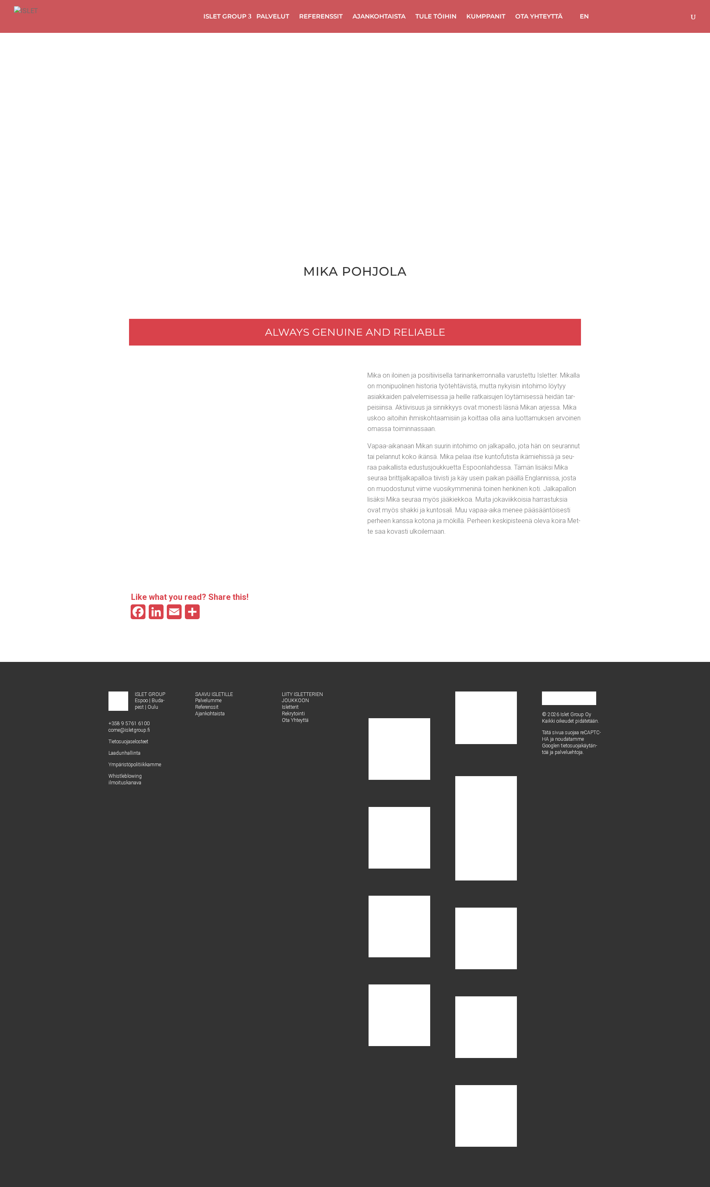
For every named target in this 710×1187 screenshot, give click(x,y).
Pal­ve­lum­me (208, 700)
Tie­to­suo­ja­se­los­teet (128, 741)
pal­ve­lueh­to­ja (569, 752)
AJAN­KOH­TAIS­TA (379, 16)
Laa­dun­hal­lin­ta (124, 753)
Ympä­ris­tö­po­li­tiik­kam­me (134, 765)
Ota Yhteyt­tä (295, 720)
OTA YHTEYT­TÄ (538, 16)
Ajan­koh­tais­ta (210, 714)
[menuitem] (580, 16)
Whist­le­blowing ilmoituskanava (125, 779)
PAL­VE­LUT (272, 16)
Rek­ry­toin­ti (293, 714)
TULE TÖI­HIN (435, 16)
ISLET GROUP (225, 16)
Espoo (141, 700)
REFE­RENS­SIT (321, 16)
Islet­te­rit (290, 707)
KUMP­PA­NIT (485, 16)
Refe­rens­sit (207, 707)
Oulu (153, 707)
